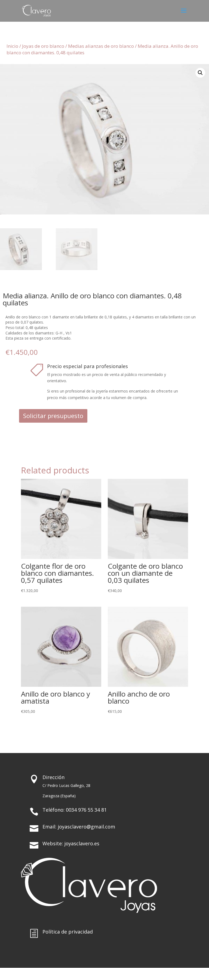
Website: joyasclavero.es (70, 843)
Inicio (12, 46)
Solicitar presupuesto (53, 416)
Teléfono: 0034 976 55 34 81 (74, 809)
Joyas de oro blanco (43, 46)
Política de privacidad (67, 931)
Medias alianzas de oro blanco (101, 46)
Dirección (53, 777)
